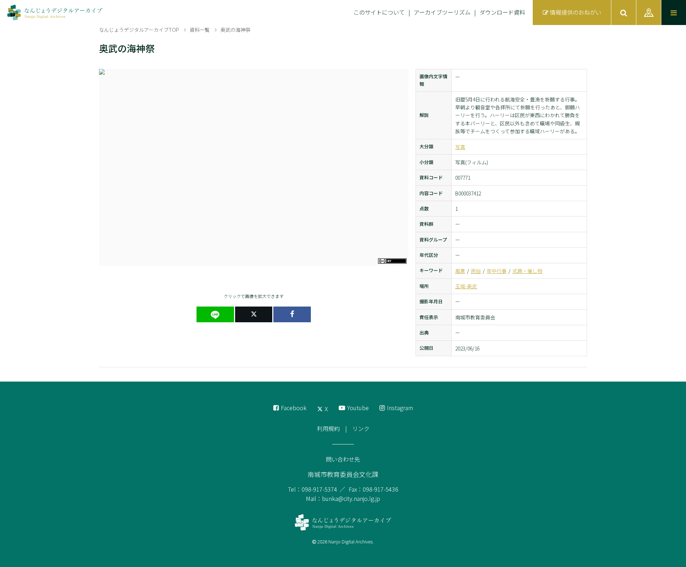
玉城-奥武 (466, 286)
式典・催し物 (527, 270)
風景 (460, 270)
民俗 (476, 270)
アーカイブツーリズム (442, 12)
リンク (360, 428)
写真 (460, 146)
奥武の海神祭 (235, 29)
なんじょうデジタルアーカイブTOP (139, 29)
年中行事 (497, 270)
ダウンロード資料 (502, 12)
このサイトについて (379, 12)
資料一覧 (200, 29)
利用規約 (328, 428)
